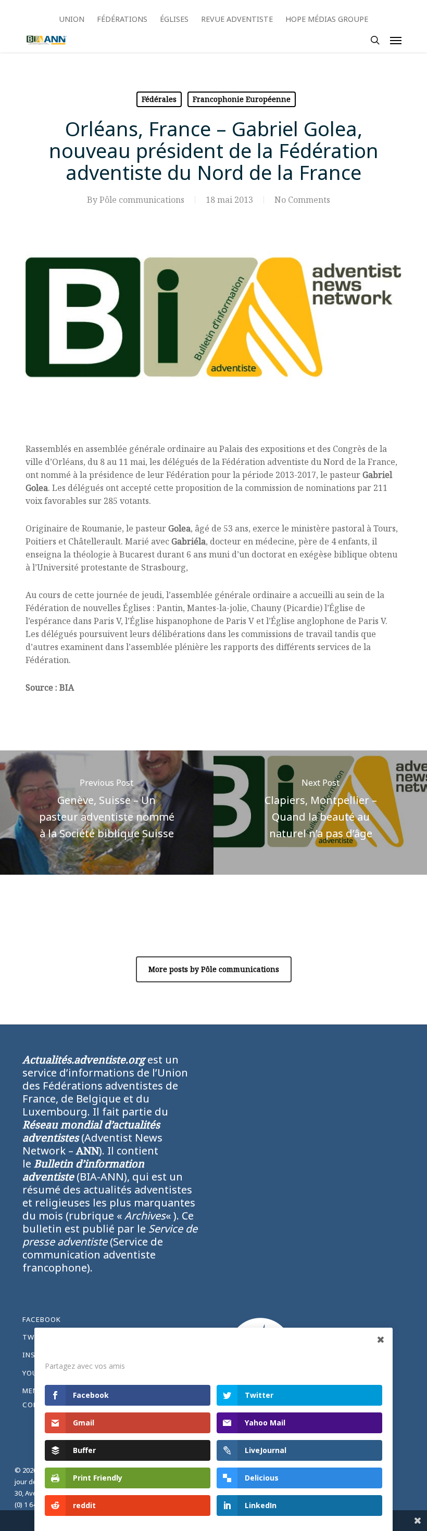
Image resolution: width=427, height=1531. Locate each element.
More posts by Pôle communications (213, 969)
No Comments (302, 199)
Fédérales (159, 99)
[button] (395, 40)
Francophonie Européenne (242, 99)
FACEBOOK (41, 1319)
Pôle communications (141, 199)
